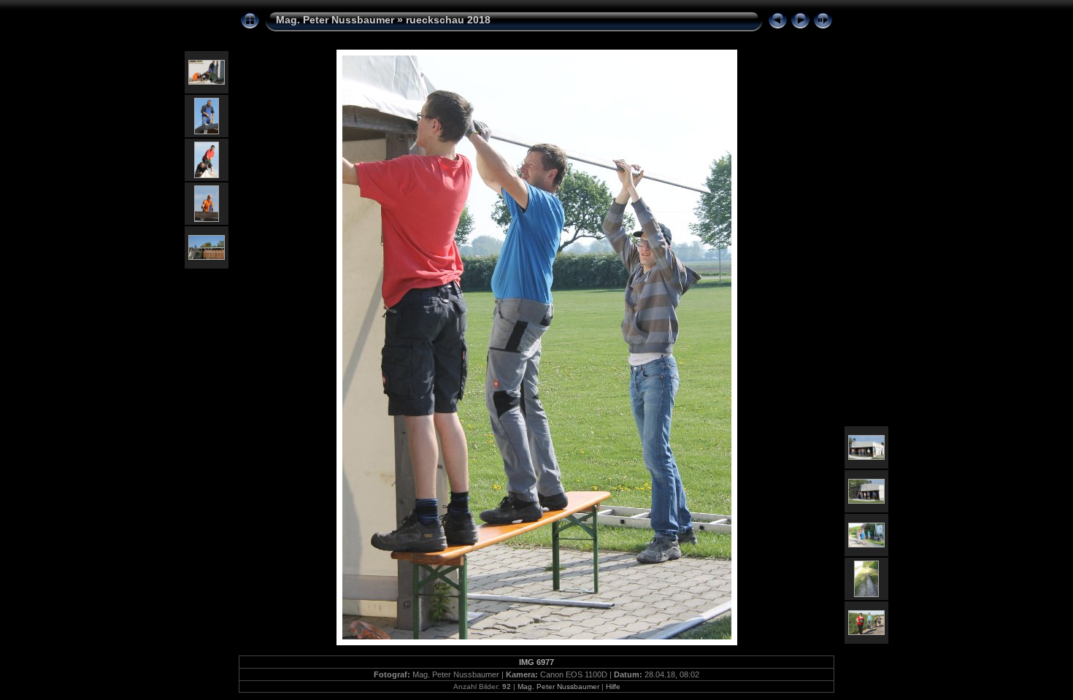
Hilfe (613, 686)
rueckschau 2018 (448, 20)
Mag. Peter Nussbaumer (335, 20)
